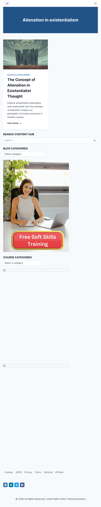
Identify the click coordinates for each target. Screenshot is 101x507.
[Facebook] (22, 485)
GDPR (19, 472)
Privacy (28, 472)
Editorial (48, 472)
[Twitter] (16, 485)
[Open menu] (95, 3)
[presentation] (25, 54)
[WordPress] (11, 485)
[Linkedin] (5, 485)
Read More (14, 123)
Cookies (8, 472)
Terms (38, 472)
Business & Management (19, 75)
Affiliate (59, 472)
